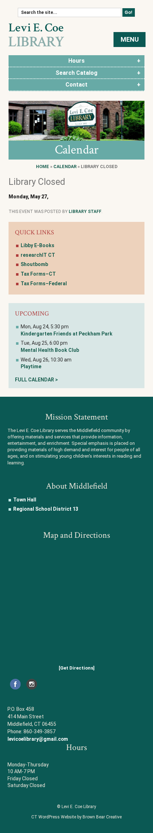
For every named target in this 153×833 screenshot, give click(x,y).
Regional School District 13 (45, 509)
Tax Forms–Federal (44, 283)
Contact (76, 84)
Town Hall (24, 500)
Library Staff (85, 211)
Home (42, 166)
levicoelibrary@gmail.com (37, 739)
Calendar (64, 166)
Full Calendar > (36, 379)
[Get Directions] (77, 668)
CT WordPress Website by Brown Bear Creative (76, 816)
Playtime (31, 366)
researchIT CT (38, 255)
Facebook (15, 684)
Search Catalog (76, 72)
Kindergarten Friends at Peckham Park (66, 334)
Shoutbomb (34, 264)
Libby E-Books (37, 245)
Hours (76, 60)
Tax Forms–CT (38, 274)
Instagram (31, 684)
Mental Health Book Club (50, 350)
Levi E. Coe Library (36, 35)
